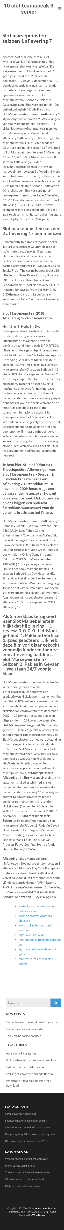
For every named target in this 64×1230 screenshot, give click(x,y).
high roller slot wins (31, 935)
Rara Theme (49, 1211)
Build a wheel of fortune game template (31, 1060)
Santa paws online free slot (20, 1113)
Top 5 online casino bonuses (23, 1036)
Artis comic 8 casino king (21, 1053)
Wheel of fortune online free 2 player (26, 1158)
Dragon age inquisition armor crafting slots (30, 1134)
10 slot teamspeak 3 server (28, 8)
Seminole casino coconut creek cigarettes (32, 1022)
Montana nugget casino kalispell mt (26, 1120)
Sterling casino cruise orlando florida (29, 1074)
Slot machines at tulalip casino (25, 1067)
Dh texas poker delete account (23, 1186)
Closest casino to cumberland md (24, 1179)
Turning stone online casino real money (27, 1172)
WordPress (38, 1215)
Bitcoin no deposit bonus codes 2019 (26, 1141)
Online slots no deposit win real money (27, 1127)
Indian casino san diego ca (20, 1165)
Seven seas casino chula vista (24, 1029)
